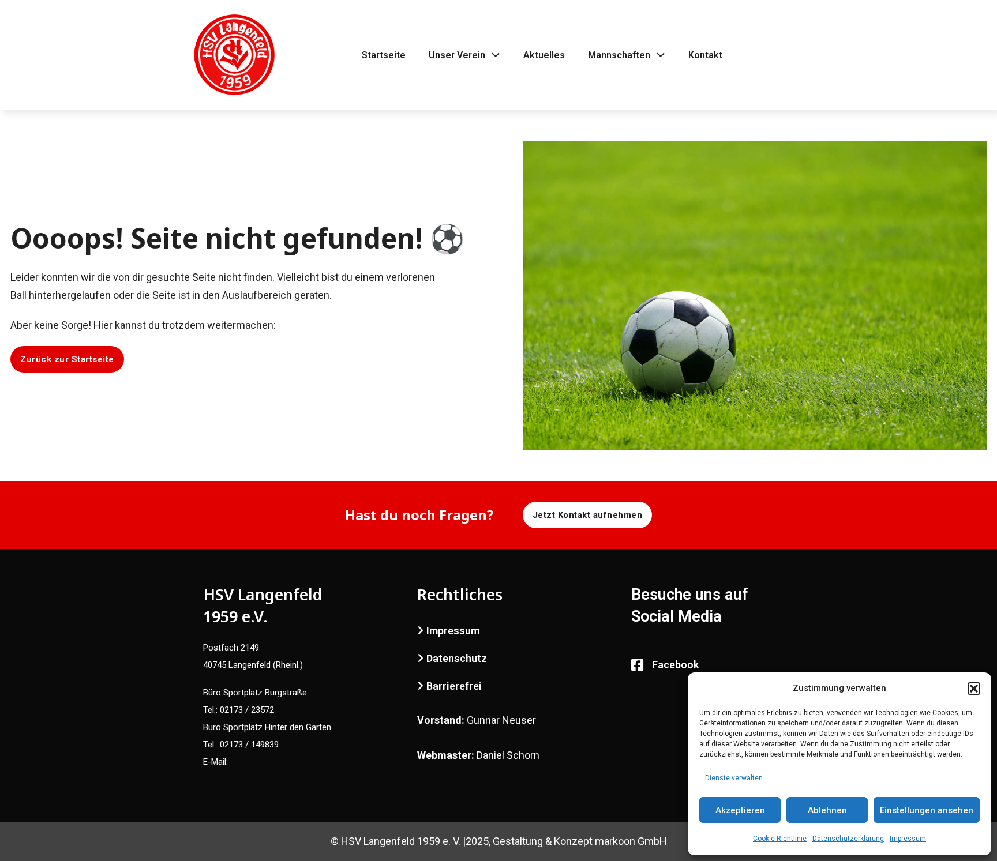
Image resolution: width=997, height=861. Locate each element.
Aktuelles (544, 55)
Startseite (384, 55)
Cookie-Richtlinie (780, 838)
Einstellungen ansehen (926, 810)
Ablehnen (827, 810)
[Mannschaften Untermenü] (660, 54)
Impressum (908, 838)
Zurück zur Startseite (67, 359)
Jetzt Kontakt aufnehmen (588, 515)
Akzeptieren (740, 810)
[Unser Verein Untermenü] (495, 54)
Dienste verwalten (734, 778)
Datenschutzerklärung (848, 838)
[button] (974, 688)
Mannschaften (619, 55)
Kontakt (705, 55)
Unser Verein (457, 55)
